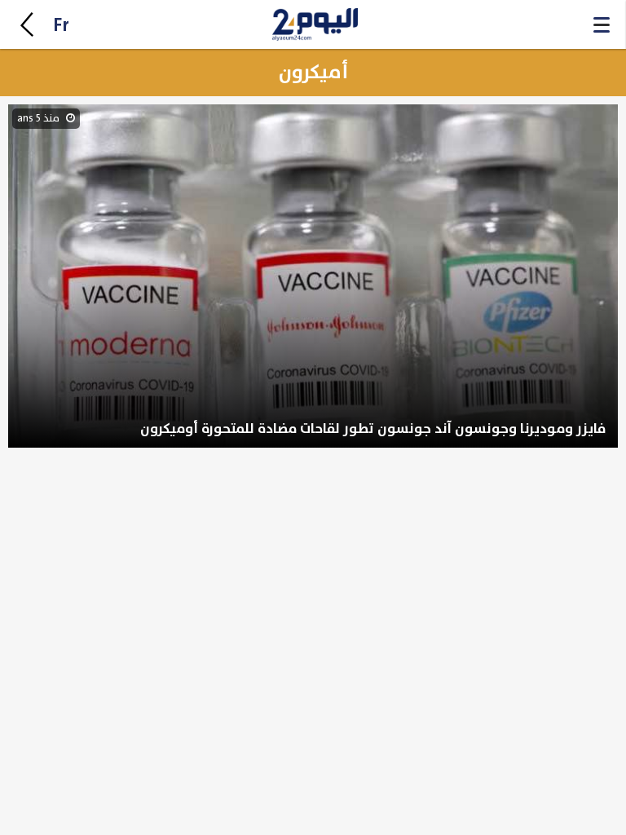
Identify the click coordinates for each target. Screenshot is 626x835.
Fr (61, 26)
